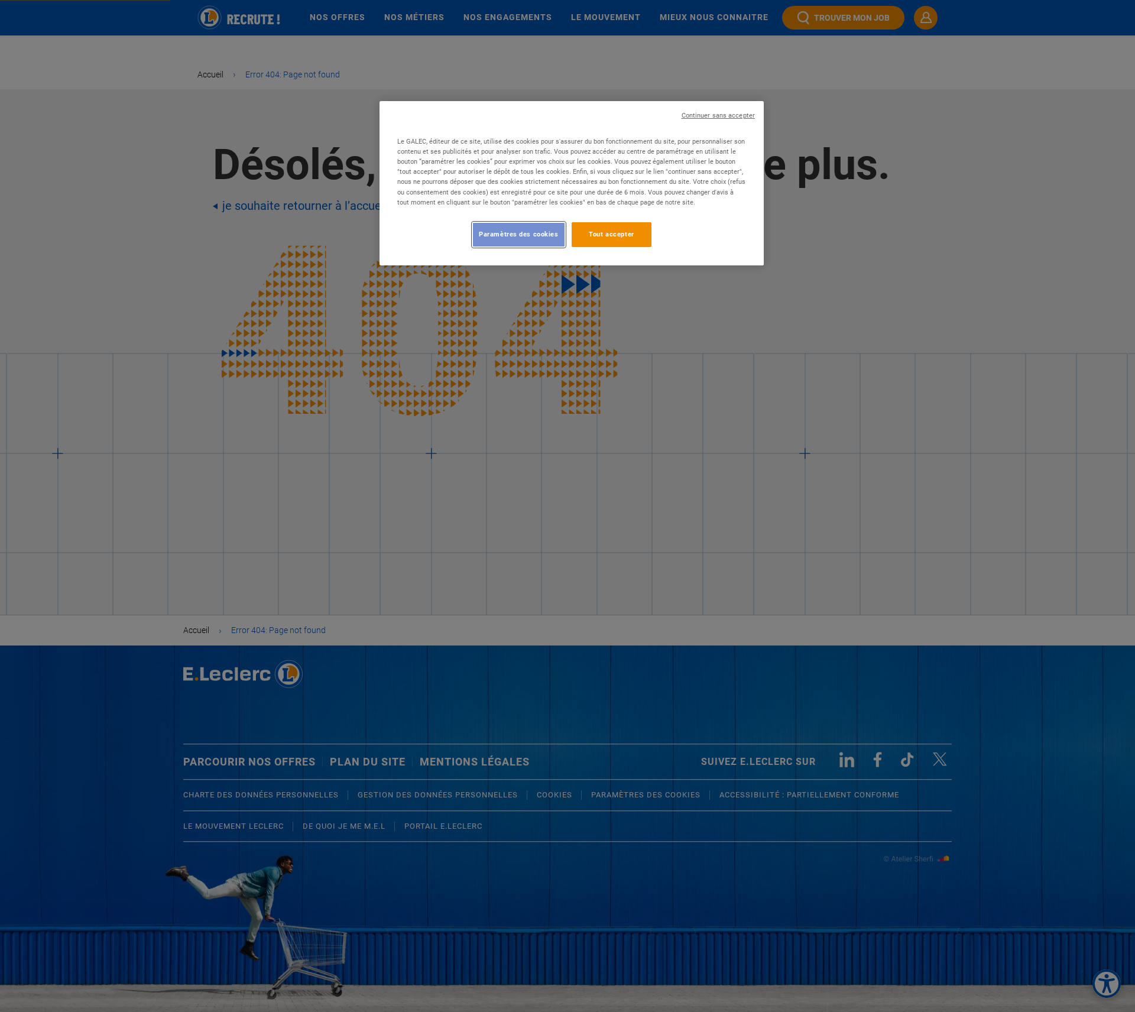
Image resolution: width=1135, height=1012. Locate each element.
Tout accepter (611, 234)
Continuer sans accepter (718, 115)
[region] (572, 183)
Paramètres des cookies (519, 234)
